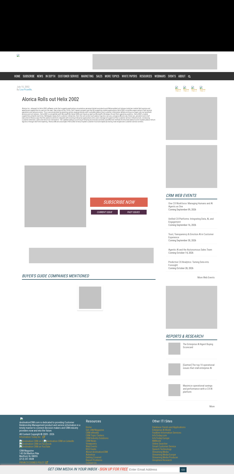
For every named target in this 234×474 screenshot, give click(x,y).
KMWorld (156, 441)
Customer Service (68, 76)
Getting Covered (93, 457)
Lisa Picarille (26, 89)
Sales (99, 76)
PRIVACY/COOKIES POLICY (32, 462)
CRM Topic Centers (95, 435)
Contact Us (91, 462)
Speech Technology (161, 449)
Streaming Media (160, 452)
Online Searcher (160, 443)
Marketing (87, 76)
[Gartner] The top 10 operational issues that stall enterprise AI (198, 366)
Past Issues (133, 212)
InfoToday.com (159, 435)
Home (17, 76)
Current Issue (104, 212)
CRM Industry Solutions (97, 438)
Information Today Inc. (30, 437)
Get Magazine (95, 430)
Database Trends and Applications (169, 427)
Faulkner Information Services (166, 432)
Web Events (91, 446)
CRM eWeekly (92, 432)
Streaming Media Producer (165, 457)
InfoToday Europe (160, 438)
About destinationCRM (97, 452)
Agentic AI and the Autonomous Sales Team (190, 249)
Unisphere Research (162, 460)
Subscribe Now (118, 202)
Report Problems (94, 460)
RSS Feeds (91, 449)
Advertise (90, 454)
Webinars (160, 76)
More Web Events (206, 277)
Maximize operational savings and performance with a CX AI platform (197, 388)
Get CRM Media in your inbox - (87, 469)
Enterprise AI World (161, 430)
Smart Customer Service (164, 446)
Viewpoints (91, 443)
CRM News (91, 441)
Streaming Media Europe (164, 454)
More (212, 406)
